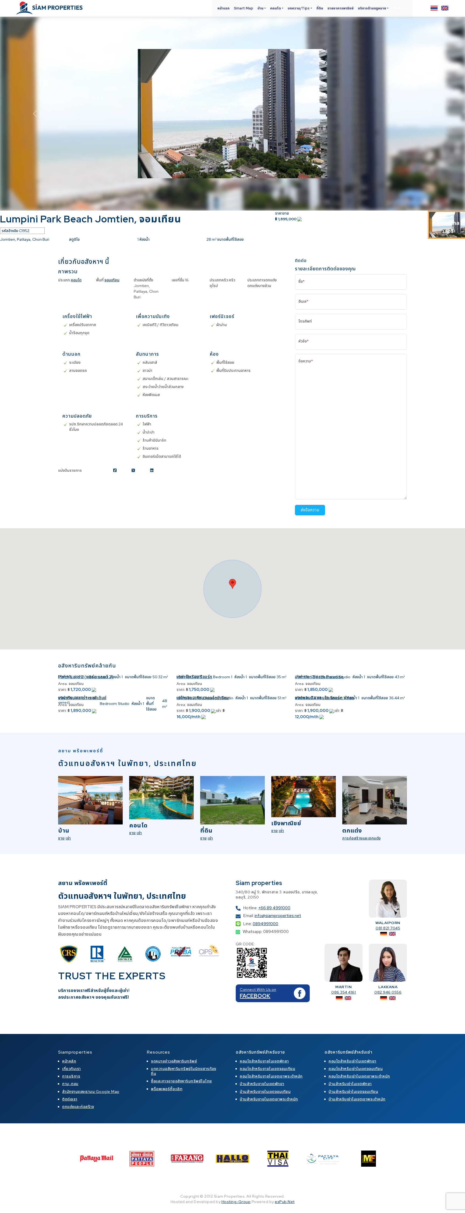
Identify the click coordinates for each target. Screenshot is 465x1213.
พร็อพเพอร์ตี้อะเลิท (166, 1088)
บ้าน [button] (260, 8)
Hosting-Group (236, 1201)
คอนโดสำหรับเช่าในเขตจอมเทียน (356, 1068)
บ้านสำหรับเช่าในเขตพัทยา (350, 1083)
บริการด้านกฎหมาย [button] (372, 8)
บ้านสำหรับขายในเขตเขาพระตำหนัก (269, 1099)
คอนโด (76, 280)
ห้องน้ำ (115, 676)
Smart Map (243, 8)
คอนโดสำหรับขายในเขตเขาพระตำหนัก (271, 1076)
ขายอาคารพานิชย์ (340, 8)
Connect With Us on (258, 989)
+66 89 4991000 (274, 908)
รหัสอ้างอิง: (65, 676)
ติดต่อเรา (400, 8)
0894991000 (265, 924)
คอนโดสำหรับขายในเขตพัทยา (264, 1061)
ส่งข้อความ (310, 510)
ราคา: (62, 689)
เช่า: (219, 710)
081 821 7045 (388, 928)
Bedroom (97, 676)
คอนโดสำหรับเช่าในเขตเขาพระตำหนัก (359, 1076)
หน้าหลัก (69, 1061)
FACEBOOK (255, 995)
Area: (63, 683)
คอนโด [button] (275, 8)
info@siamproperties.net (278, 915)
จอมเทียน (111, 280)
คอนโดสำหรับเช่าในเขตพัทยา (352, 1061)
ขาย (61, 838)
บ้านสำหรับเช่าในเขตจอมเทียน (353, 1091)
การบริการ (71, 1076)
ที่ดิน (319, 8)
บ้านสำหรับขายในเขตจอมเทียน (265, 1091)
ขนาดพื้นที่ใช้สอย (138, 676)
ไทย (434, 8)
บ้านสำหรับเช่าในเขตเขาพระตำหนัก (357, 1099)
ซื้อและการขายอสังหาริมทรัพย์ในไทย (181, 1081)
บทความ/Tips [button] (298, 8)
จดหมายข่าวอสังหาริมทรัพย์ (174, 1061)
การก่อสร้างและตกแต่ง (361, 838)
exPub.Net (285, 1201)
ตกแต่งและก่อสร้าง (78, 1106)
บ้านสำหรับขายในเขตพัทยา (262, 1083)
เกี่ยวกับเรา (71, 1068)
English (445, 8)
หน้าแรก (223, 8)
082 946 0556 (387, 992)
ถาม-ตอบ (70, 1083)
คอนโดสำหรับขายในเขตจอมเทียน (267, 1068)
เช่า (68, 838)
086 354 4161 (343, 992)
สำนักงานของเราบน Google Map (90, 1091)
